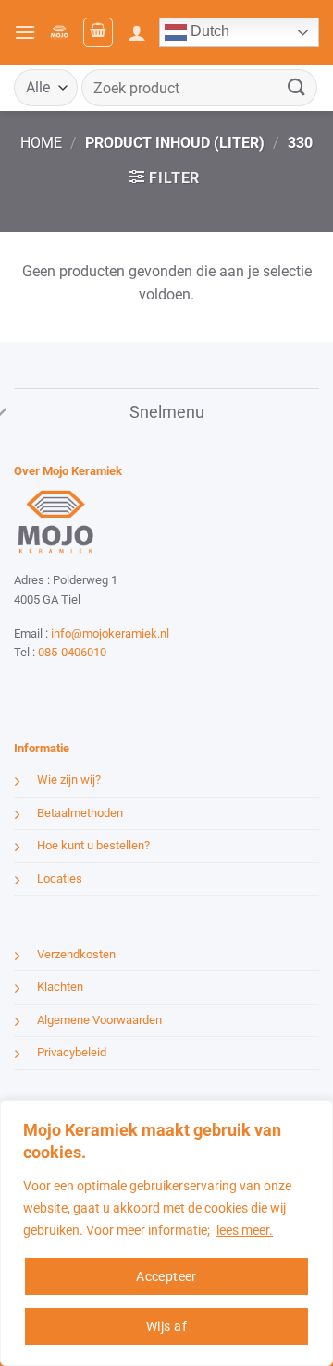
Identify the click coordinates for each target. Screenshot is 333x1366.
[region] (166, 1233)
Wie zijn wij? (69, 780)
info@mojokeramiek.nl (110, 633)
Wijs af (166, 1326)
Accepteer (166, 1276)
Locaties (59, 878)
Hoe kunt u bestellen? (93, 845)
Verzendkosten (76, 954)
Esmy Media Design (129, 686)
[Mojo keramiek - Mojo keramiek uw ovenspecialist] (59, 32)
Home (41, 143)
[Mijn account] (137, 32)
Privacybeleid (71, 1052)
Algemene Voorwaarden (99, 1020)
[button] (25, 32)
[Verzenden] (296, 87)
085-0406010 (72, 652)
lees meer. (244, 1230)
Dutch (208, 31)
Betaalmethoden (80, 813)
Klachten (60, 987)
